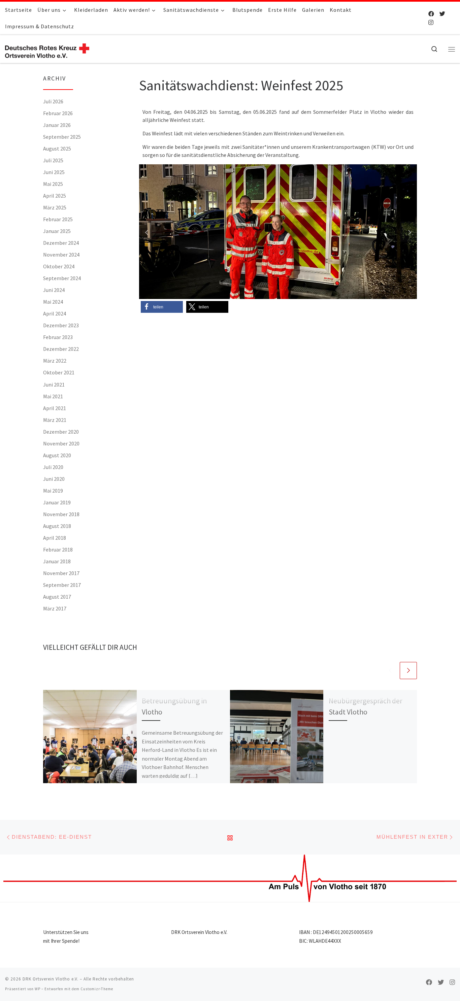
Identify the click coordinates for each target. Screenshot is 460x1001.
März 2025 (54, 207)
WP (37, 989)
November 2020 (61, 443)
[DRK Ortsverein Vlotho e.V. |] (47, 49)
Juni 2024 (54, 290)
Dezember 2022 (61, 348)
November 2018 (61, 514)
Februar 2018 (58, 549)
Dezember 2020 (61, 431)
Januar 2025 (57, 231)
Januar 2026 (57, 125)
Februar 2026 (58, 113)
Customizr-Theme (96, 989)
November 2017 (61, 573)
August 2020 (57, 455)
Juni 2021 (54, 384)
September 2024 (62, 278)
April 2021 (54, 408)
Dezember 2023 (61, 325)
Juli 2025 (53, 160)
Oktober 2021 (58, 372)
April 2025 (54, 195)
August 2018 (57, 526)
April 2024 (54, 313)
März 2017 (54, 608)
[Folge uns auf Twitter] (442, 13)
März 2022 (54, 360)
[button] (147, 232)
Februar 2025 (58, 219)
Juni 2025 (54, 172)
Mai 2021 (53, 396)
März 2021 (54, 419)
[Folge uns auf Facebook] (431, 13)
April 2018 (54, 537)
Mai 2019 (53, 490)
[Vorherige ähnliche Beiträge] (390, 670)
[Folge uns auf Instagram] (430, 22)
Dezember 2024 (61, 242)
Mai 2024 (53, 301)
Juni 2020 (54, 478)
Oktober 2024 (58, 266)
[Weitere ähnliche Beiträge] (408, 670)
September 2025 (62, 136)
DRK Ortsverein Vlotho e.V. (50, 979)
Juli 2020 (53, 467)
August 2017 (57, 596)
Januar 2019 (57, 502)
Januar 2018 (57, 561)
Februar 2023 (58, 337)
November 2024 (61, 254)
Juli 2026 (53, 101)
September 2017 (62, 584)
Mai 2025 (53, 183)
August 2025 (57, 148)
